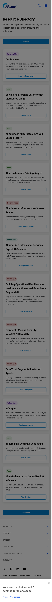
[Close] (49, 583)
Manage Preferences (11, 597)
